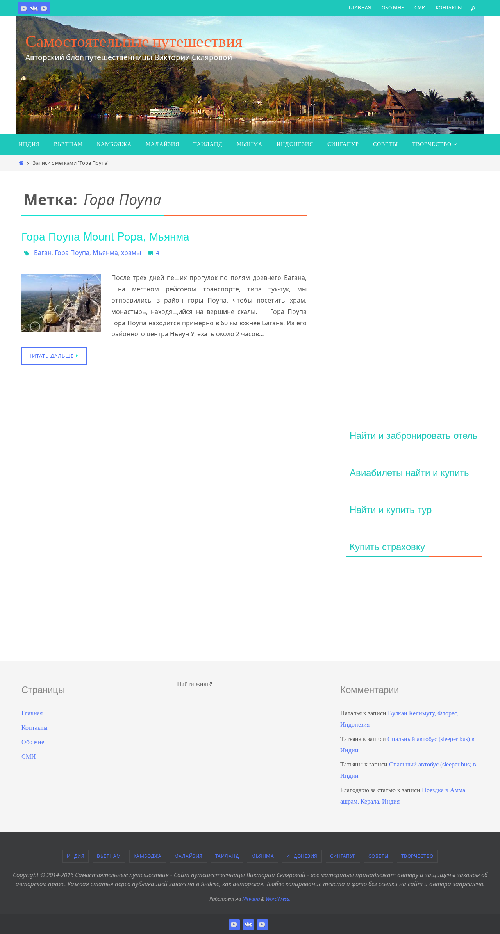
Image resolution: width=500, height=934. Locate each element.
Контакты (449, 7)
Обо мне (393, 7)
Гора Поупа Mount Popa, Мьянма (105, 236)
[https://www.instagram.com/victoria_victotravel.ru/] (24, 8)
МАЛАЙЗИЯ (188, 856)
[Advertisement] (414, 292)
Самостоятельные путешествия (133, 41)
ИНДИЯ (76, 856)
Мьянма (105, 252)
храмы (131, 252)
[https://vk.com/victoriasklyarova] (34, 8)
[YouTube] (44, 8)
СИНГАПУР (343, 856)
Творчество (417, 856)
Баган (43, 252)
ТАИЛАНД (227, 856)
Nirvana (251, 898)
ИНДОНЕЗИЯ (302, 856)
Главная (360, 7)
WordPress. (278, 898)
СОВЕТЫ (378, 856)
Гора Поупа (72, 252)
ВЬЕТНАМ (109, 856)
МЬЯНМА (262, 856)
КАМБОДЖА (148, 856)
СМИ (420, 7)
